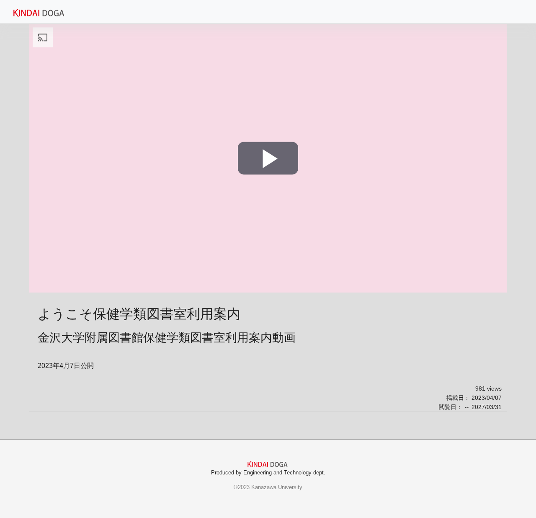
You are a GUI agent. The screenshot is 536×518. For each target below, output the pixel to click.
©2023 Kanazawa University (268, 487)
